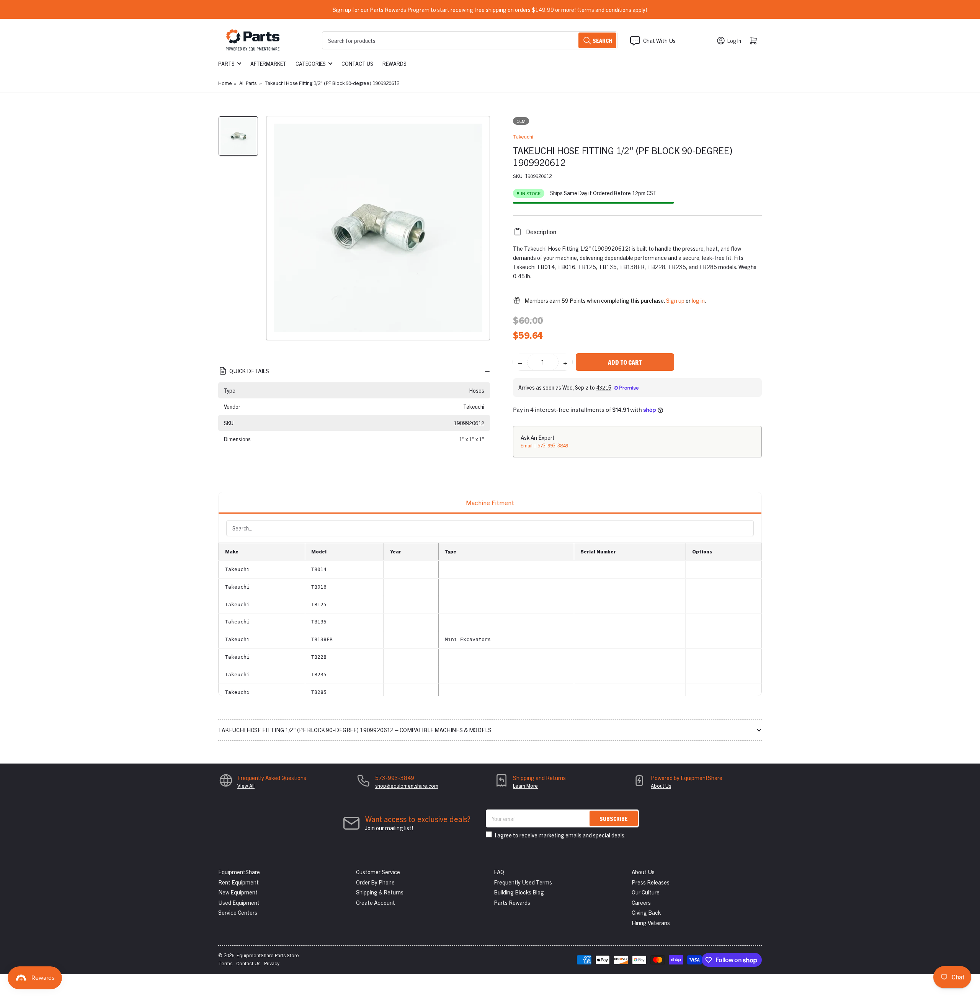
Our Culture (646, 892)
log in (698, 300)
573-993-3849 (552, 445)
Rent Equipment (238, 882)
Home (225, 83)
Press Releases (651, 882)
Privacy (271, 963)
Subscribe (613, 818)
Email (527, 445)
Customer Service (378, 871)
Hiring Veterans (651, 922)
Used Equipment (239, 902)
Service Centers (237, 912)
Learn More (525, 785)
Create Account (375, 902)
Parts (226, 63)
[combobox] (469, 40)
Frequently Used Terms (523, 882)
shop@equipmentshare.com (406, 785)
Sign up (675, 300)
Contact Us (357, 63)
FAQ (499, 871)
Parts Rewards (512, 902)
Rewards (394, 63)
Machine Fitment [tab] (490, 502)
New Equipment (238, 892)
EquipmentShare (239, 871)
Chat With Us (659, 40)
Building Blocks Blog (519, 892)
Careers (641, 902)
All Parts (247, 83)
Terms (225, 963)
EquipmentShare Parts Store (268, 955)
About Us (661, 785)
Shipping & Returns (379, 892)
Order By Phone (375, 882)
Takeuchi (523, 136)
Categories (311, 63)
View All (246, 785)
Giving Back (646, 912)
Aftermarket (268, 63)
